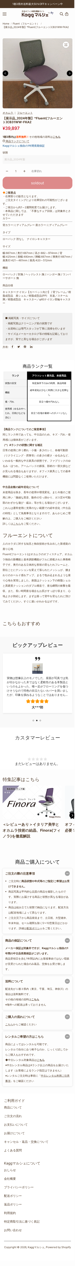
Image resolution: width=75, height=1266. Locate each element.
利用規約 (10, 1213)
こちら (57, 136)
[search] (61, 14)
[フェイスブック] (12, 347)
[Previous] (2, 4)
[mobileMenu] (8, 14)
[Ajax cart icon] (67, 14)
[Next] (73, 4)
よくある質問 (13, 1150)
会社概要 (10, 1178)
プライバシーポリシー (19, 1187)
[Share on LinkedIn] (31, 347)
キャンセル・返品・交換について (26, 1141)
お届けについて (14, 1133)
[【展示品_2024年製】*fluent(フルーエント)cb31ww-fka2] (66, 45)
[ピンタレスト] (25, 347)
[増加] (24, 171)
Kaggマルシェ (36, 1247)
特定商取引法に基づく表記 (22, 1221)
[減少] (7, 171)
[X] (19, 347)
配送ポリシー (34, 928)
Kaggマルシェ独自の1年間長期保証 (24, 145)
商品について (13, 1107)
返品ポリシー (13, 1204)
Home (6, 23)
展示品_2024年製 (14, 159)
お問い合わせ (13, 1230)
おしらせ (10, 1170)
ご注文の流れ (13, 1116)
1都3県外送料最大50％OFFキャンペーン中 (37, 4)
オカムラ (8, 112)
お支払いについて (16, 1124)
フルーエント (25, 112)
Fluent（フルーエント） (26, 23)
